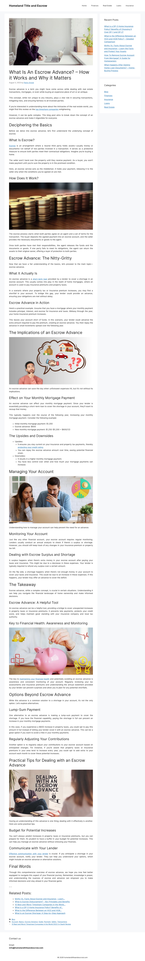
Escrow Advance (31, 922)
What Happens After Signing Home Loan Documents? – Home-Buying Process (119, 68)
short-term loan (40, 279)
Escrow (12, 146)
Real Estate (107, 6)
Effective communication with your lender (28, 854)
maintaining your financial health (34, 679)
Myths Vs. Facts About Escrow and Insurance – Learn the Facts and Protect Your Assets (119, 48)
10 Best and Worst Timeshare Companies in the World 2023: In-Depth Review (41, 924)
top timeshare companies (47, 109)
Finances (94, 6)
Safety (54, 922)
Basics (21, 922)
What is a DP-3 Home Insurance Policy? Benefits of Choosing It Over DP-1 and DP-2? (118, 29)
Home (84, 6)
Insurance (130, 6)
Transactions (62, 922)
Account (15, 922)
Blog (13, 919)
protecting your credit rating (30, 447)
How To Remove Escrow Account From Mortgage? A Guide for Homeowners (119, 58)
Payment (47, 922)
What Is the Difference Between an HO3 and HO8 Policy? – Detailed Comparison (120, 39)
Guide (41, 922)
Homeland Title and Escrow (28, 5)
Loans (118, 6)
